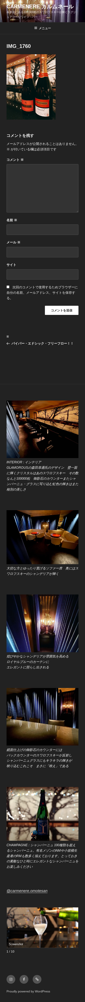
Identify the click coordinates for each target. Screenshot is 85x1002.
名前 (12, 220)
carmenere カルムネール (40, 6)
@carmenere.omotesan (27, 891)
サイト (11, 265)
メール (13, 242)
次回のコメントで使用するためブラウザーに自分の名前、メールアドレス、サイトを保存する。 (42, 292)
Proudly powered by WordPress (28, 991)
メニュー (45, 28)
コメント (15, 159)
